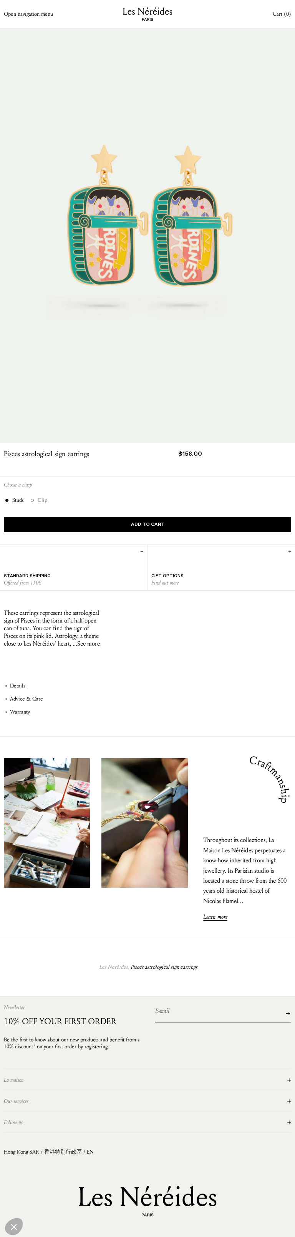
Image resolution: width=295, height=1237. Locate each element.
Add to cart (147, 524)
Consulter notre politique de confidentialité (59, 1166)
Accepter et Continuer (142, 1194)
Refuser (34, 1195)
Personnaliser (88, 1195)
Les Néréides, (114, 967)
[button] (14, 1226)
